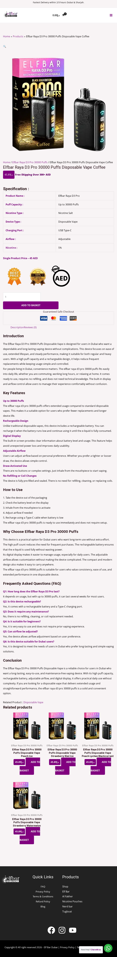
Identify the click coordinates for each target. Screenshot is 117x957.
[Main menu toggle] (111, 15)
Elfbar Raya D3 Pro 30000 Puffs (30, 162)
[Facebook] (51, 930)
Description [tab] (17, 327)
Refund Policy (43, 901)
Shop (65, 886)
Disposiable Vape (33, 702)
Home (6, 162)
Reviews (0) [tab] (30, 327)
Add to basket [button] (30, 766)
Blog (43, 906)
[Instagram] (62, 930)
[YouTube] (72, 930)
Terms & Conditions (43, 896)
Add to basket (30, 305)
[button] (4, 46)
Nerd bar (67, 906)
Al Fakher (67, 896)
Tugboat (67, 911)
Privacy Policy (43, 891)
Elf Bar (66, 891)
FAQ (43, 886)
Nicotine (11, 247)
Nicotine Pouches (72, 901)
